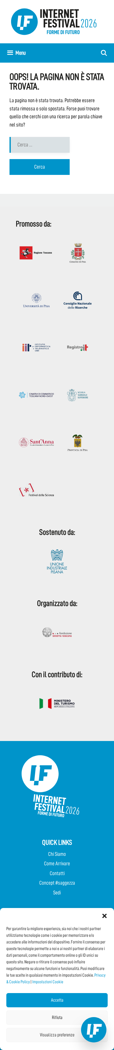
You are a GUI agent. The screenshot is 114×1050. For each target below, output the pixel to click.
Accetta (57, 1000)
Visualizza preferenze (57, 1035)
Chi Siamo (57, 854)
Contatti (57, 873)
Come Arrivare (57, 863)
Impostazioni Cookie (47, 981)
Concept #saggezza (57, 883)
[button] (104, 916)
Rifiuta (57, 1017)
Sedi (57, 892)
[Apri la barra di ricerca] (104, 53)
